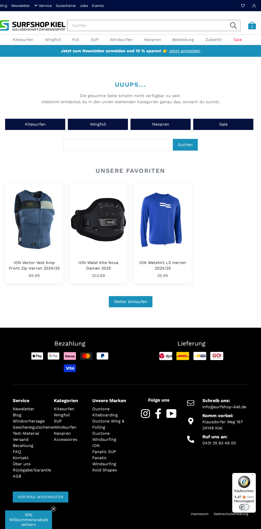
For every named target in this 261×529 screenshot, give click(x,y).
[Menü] (253, 476)
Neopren (160, 124)
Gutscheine (66, 6)
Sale (223, 124)
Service (45, 6)
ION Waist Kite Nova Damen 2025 (98, 265)
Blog (3, 6)
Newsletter (20, 6)
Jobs (84, 6)
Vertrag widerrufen (40, 497)
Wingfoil (98, 124)
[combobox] (153, 25)
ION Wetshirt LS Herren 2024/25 (162, 265)
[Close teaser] (53, 508)
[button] (28, 519)
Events (98, 6)
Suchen (185, 144)
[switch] (244, 507)
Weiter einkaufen (130, 301)
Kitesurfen (35, 124)
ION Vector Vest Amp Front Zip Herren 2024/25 (34, 265)
